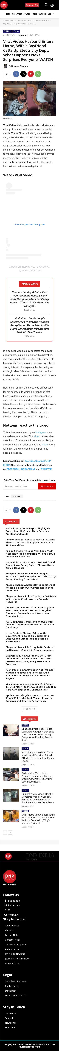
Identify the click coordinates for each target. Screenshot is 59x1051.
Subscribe (48, 486)
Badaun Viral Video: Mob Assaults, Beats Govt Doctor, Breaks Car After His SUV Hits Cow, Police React (37, 777)
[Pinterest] (31, 74)
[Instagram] (5, 905)
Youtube (13, 915)
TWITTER (46, 469)
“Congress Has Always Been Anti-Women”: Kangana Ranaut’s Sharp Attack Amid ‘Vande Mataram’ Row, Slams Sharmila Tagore (30, 674)
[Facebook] (16, 74)
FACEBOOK (12, 469)
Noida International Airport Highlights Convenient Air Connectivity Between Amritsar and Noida (28, 531)
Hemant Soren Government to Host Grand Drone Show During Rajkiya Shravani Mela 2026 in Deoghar (30, 565)
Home (5, 21)
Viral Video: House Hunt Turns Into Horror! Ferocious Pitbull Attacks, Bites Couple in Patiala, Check (38, 756)
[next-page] (10, 832)
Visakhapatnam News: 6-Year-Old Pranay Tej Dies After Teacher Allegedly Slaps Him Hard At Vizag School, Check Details (31, 686)
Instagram (41, 432)
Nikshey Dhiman (19, 66)
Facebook (14, 900)
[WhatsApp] (38, 74)
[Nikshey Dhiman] (6, 66)
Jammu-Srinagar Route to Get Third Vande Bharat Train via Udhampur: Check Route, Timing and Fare (30, 542)
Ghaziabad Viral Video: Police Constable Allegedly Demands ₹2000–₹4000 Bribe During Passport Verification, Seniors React (38, 734)
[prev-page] (5, 832)
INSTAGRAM (28, 469)
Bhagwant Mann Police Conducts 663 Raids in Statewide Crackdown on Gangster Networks (31, 599)
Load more (28, 708)
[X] (23, 74)
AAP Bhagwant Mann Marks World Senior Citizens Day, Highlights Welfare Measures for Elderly (30, 624)
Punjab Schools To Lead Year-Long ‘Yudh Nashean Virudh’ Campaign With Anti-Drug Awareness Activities (30, 553)
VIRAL (16, 31)
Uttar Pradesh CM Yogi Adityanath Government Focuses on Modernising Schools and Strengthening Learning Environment (27, 637)
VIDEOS (13, 21)
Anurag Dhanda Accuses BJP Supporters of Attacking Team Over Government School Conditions (30, 587)
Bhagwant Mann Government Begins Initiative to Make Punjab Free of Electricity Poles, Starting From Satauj (31, 576)
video (37, 436)
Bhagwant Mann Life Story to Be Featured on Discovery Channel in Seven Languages (30, 648)
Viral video (17, 496)
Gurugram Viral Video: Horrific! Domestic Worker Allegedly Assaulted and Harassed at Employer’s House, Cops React (38, 798)
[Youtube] (5, 915)
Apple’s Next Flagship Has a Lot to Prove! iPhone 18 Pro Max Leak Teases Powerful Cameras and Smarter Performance (30, 698)
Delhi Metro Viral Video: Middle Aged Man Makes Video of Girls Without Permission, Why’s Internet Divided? (38, 819)
